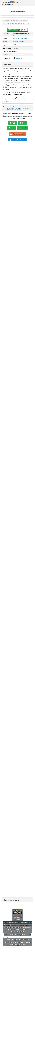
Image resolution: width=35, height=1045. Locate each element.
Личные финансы (18, 41)
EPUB (24, 128)
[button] (11, 3)
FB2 (13, 123)
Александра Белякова (20, 38)
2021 (14, 45)
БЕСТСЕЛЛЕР (12, 30)
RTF (23, 123)
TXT (12, 128)
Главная (6, 20)
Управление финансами (21, 108)
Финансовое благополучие (15, 109)
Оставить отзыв (19, 139)
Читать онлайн (18, 134)
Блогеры (9, 107)
